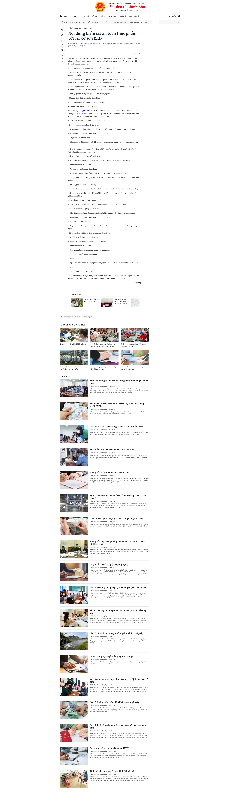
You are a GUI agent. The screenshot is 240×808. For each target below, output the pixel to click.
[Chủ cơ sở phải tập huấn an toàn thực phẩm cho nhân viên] (107, 302)
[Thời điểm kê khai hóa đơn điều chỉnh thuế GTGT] (74, 457)
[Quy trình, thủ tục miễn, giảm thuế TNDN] (74, 756)
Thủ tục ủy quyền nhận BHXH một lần (73, 344)
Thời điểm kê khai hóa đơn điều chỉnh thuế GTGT (113, 449)
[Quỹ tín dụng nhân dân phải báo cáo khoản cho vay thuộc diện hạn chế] (104, 335)
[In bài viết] (62, 49)
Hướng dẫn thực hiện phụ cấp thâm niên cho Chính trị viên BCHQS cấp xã (117, 542)
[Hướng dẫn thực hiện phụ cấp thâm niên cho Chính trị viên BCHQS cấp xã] (74, 549)
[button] (104, 22)
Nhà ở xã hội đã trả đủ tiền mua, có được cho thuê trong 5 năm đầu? (74, 368)
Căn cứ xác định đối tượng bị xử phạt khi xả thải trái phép (116, 633)
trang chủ (66, 16)
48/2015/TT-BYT (86, 111)
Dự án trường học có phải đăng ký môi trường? (111, 656)
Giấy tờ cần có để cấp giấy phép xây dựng (109, 564)
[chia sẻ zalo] (62, 35)
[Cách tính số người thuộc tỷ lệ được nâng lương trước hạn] (74, 526)
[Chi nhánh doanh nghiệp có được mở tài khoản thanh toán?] (135, 357)
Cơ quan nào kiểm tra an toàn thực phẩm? (91, 300)
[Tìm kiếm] (179, 16)
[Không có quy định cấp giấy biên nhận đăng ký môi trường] (104, 357)
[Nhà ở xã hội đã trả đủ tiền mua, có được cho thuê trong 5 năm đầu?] (74, 357)
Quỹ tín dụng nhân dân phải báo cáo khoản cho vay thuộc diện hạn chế (102, 345)
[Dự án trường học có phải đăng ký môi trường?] (74, 664)
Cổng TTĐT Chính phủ (119, 22)
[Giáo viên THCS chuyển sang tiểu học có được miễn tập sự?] (74, 434)
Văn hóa (95, 16)
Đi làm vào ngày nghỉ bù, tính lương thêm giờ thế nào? (133, 345)
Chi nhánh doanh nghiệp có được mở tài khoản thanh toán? (134, 368)
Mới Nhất (172, 16)
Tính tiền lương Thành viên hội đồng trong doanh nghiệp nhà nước (119, 382)
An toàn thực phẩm (67, 317)
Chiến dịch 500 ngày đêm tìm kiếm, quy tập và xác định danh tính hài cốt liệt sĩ (82, 22)
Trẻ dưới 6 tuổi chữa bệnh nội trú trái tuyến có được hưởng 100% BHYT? (117, 405)
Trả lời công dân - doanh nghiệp (80, 28)
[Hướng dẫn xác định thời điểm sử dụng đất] (74, 480)
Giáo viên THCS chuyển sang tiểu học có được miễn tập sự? (117, 427)
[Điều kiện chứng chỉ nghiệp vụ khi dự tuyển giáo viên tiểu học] (74, 595)
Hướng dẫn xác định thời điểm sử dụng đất (110, 472)
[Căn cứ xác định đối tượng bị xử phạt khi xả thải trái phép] (74, 641)
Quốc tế (123, 16)
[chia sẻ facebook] (62, 29)
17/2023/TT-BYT (81, 113)
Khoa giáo (113, 16)
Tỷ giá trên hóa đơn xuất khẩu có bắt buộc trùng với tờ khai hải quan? (119, 496)
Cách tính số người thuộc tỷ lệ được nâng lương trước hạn (116, 518)
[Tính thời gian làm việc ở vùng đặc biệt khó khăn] (74, 779)
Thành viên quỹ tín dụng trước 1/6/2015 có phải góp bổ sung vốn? (118, 611)
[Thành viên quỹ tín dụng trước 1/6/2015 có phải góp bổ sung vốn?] (74, 618)
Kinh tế (86, 16)
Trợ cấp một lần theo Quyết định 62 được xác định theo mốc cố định (119, 680)
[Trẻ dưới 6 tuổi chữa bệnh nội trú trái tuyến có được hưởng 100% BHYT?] (74, 411)
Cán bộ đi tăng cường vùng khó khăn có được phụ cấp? (115, 702)
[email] (146, 22)
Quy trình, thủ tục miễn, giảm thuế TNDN (109, 748)
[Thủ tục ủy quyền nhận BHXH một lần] (74, 335)
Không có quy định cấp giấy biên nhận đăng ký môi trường (103, 368)
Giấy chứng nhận (88, 317)
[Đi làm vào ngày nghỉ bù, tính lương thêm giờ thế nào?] (135, 335)
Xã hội (103, 16)
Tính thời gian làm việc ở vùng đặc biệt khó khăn (112, 771)
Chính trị (77, 16)
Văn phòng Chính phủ (136, 22)
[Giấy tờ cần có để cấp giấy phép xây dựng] (74, 572)
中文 (137, 10)
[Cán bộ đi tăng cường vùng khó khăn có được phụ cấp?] (74, 710)
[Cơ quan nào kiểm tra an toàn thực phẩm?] (77, 302)
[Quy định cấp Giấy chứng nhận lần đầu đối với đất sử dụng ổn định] (74, 733)
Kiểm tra (77, 317)
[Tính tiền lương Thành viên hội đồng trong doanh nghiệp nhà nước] (74, 388)
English (131, 10)
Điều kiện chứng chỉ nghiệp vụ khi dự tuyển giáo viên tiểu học (118, 587)
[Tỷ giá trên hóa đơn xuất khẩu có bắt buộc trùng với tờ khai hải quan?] (74, 503)
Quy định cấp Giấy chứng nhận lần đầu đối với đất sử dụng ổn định (118, 726)
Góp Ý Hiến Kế (134, 16)
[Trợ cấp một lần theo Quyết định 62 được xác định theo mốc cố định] (74, 687)
